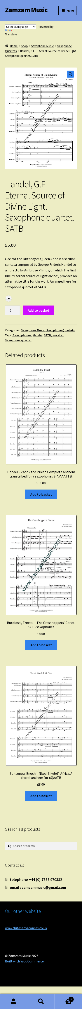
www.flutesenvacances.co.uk (26, 928)
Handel (37, 335)
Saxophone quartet (18, 340)
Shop (24, 46)
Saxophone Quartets (60, 330)
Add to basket (38, 310)
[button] (70, 74)
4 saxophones (21, 335)
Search (41, 1001)
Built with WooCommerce (24, 961)
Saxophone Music (42, 46)
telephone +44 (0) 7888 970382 (36, 879)
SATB (47, 335)
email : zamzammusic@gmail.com (38, 887)
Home (14, 46)
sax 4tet (58, 335)
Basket (63, 998)
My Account (13, 1001)
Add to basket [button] (41, 494)
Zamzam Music (26, 9)
